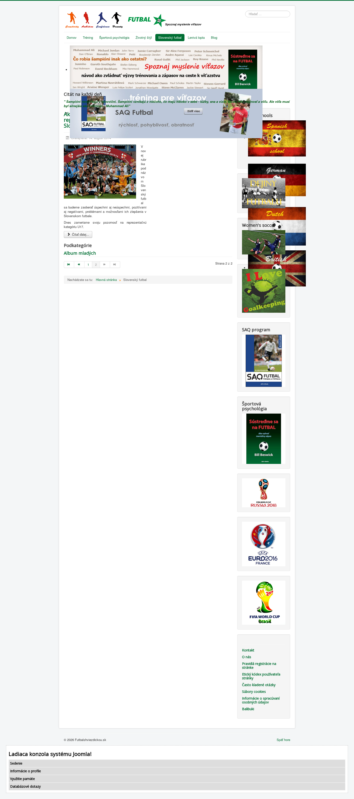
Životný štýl (144, 37)
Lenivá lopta (196, 37)
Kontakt (248, 650)
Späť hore (283, 739)
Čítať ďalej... (80, 234)
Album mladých (80, 253)
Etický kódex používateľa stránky (261, 676)
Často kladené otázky (258, 684)
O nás (246, 657)
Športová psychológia (114, 37)
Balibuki (248, 709)
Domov (72, 37)
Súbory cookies (254, 691)
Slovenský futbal (170, 37)
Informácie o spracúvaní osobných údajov (261, 700)
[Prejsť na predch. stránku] (79, 264)
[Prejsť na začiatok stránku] (69, 264)
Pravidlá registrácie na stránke (259, 665)
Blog (214, 37)
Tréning (88, 37)
